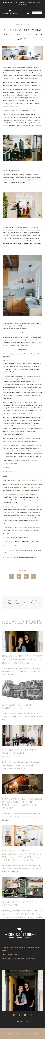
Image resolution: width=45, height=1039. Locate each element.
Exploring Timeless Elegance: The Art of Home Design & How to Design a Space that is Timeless (21, 855)
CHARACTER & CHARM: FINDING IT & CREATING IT (19, 706)
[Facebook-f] (19, 1015)
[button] (27, 13)
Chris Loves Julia (8, 541)
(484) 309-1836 (15, 954)
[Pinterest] (14, 1015)
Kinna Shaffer (37, 480)
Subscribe (22, 1021)
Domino (6, 546)
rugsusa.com (21, 390)
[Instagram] (31, 1015)
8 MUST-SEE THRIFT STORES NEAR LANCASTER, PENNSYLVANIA (19, 753)
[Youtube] (25, 1015)
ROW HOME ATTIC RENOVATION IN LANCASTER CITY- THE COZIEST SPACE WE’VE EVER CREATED (22, 803)
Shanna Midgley (25, 480)
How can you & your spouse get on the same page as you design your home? (22, 659)
